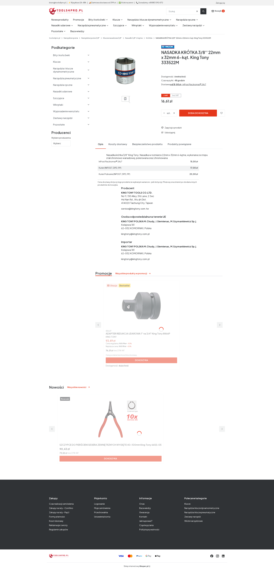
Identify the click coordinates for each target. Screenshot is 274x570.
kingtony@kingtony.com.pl (135, 233)
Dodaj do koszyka (198, 113)
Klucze (187, 503)
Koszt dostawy (56, 521)
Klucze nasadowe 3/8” (112, 38)
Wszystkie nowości (76, 387)
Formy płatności (57, 516)
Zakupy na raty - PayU (59, 512)
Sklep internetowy (136, 566)
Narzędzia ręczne (71, 38)
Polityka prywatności (149, 529)
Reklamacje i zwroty (58, 525)
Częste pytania (146, 525)
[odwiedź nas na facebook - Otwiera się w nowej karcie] (211, 556)
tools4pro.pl (54, 38)
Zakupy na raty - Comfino (61, 508)
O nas (142, 503)
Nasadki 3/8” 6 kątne (134, 38)
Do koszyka (141, 360)
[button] (203, 11)
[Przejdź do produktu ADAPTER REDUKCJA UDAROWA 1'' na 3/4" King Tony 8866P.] (141, 306)
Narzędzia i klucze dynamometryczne (201, 508)
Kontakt (143, 516)
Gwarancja (144, 512)
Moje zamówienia (102, 508)
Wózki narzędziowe (193, 521)
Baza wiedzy (145, 508)
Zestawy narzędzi (192, 516)
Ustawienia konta (102, 516)
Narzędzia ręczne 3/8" (90, 38)
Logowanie (99, 503)
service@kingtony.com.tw (135, 208)
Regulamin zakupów (58, 529)
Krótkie (149, 38)
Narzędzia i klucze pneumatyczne (199, 512)
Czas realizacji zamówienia (61, 503)
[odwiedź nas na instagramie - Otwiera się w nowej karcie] (217, 556)
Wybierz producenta (61, 137)
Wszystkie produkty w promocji (131, 273)
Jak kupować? (145, 521)
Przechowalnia (101, 512)
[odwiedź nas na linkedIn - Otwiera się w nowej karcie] (223, 556)
